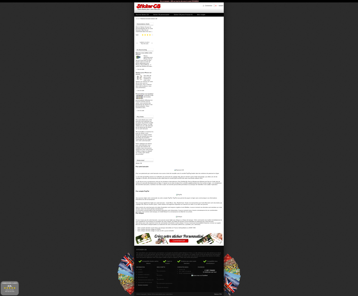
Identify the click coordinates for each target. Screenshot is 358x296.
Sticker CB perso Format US (183, 14)
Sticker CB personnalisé (161, 14)
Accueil (137, 18)
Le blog (140, 269)
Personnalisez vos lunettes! (144, 94)
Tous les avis (144, 43)
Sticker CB (139, 163)
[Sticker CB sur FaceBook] (199, 275)
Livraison (140, 272)
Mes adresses (160, 279)
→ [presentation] (152, 43)
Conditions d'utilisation (143, 274)
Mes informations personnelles (164, 283)
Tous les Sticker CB (142, 14)
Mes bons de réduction (162, 287)
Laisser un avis (144, 42)
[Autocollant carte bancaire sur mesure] (179, 243)
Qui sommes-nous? (143, 277)
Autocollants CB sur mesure (145, 282)
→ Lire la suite (140, 69)
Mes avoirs (159, 275)
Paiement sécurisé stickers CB (145, 280)
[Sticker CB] (179, 6)
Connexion (208, 5)
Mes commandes (161, 271)
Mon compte (201, 14)
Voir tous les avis (9, 291)
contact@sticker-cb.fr (188, 273)
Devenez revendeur (143, 285)
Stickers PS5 (218, 294)
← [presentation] (137, 43)
